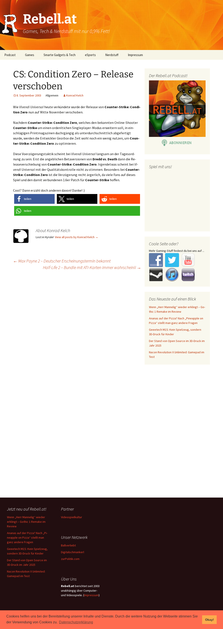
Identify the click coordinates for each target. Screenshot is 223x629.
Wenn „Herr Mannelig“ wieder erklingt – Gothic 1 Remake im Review (26, 521)
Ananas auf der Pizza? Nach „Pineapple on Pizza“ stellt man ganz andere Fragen (27, 537)
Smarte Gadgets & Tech (60, 55)
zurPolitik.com (70, 559)
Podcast (10, 55)
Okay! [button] (209, 619)
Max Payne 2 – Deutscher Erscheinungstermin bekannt (62, 261)
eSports (90, 55)
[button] (34, 199)
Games (29, 55)
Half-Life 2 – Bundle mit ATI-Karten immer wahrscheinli (92, 267)
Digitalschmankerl (72, 552)
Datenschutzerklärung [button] (76, 622)
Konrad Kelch (74, 95)
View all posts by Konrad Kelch (76, 237)
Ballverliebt (68, 545)
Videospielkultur (71, 517)
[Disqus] (111, 329)
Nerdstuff (111, 55)
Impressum (135, 55)
